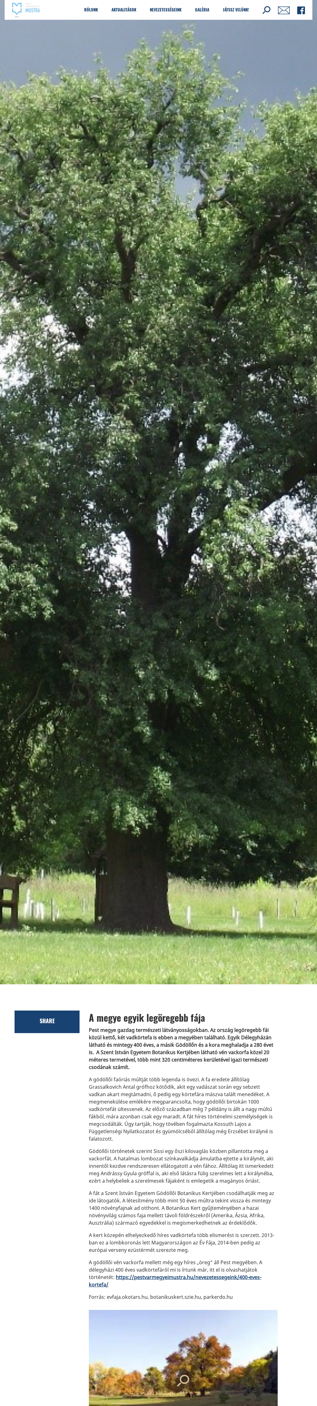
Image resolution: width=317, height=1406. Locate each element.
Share (47, 1021)
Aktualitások (123, 10)
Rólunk (91, 10)
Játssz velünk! (236, 10)
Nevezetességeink (165, 10)
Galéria (202, 10)
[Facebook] (301, 10)
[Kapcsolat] (284, 10)
